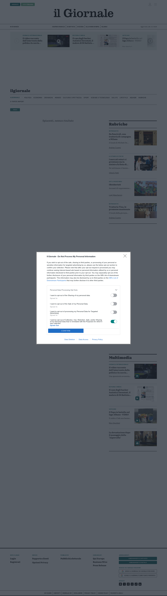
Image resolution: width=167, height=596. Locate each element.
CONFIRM (65, 331)
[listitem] (83, 290)
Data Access (83, 339)
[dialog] (83, 298)
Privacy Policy (97, 339)
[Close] (125, 256)
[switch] (114, 295)
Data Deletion (69, 339)
